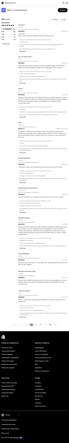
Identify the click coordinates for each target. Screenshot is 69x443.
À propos (38, 383)
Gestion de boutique (8, 367)
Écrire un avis (6, 43)
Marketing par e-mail (42, 361)
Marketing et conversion (9, 364)
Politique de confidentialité (10, 429)
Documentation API (7, 386)
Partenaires (39, 396)
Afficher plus (22, 51)
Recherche (4, 396)
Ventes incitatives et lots (43, 357)
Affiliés (37, 399)
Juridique (38, 402)
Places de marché (41, 351)
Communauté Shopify (8, 389)
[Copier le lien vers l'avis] (26, 25)
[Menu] (67, 3)
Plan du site (5, 433)
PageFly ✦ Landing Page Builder (17, 10)
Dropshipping (39, 347)
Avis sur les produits (41, 354)
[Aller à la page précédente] (13, 324)
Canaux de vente (6, 347)
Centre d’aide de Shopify (9, 383)
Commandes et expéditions (10, 357)
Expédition (38, 367)
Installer (62, 10)
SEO (36, 364)
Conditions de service (8, 424)
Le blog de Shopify (7, 392)
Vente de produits (7, 354)
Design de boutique (7, 361)
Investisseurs (39, 389)
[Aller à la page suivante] (55, 324)
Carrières (38, 386)
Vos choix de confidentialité (10, 437)
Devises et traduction (42, 371)
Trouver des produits (8, 351)
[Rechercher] (63, 3)
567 (50, 324)
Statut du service (40, 406)
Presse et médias (40, 392)
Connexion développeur (9, 420)
